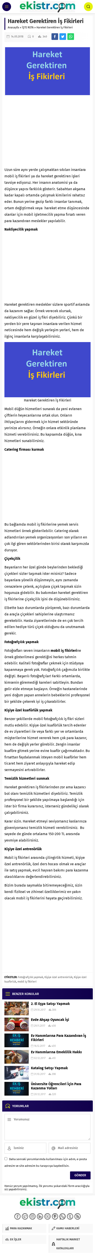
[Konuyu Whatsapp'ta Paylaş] (70, 36)
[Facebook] (17, 1216)
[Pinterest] (55, 1216)
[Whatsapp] (62, 1216)
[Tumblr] (70, 1216)
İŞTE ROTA (28, 27)
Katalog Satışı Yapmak (49, 1068)
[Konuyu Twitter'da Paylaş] (62, 36)
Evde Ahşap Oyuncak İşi (50, 1020)
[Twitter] (25, 1216)
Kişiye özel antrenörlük (58, 977)
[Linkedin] (40, 1216)
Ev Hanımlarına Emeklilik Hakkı (56, 1052)
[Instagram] (32, 1216)
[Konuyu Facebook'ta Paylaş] (54, 36)
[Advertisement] (47, 131)
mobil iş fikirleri (26, 981)
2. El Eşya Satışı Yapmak (50, 1004)
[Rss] (77, 1216)
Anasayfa (13, 27)
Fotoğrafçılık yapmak (30, 977)
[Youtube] (47, 1216)
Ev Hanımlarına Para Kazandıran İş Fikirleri (58, 1038)
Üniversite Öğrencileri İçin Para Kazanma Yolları (56, 1086)
